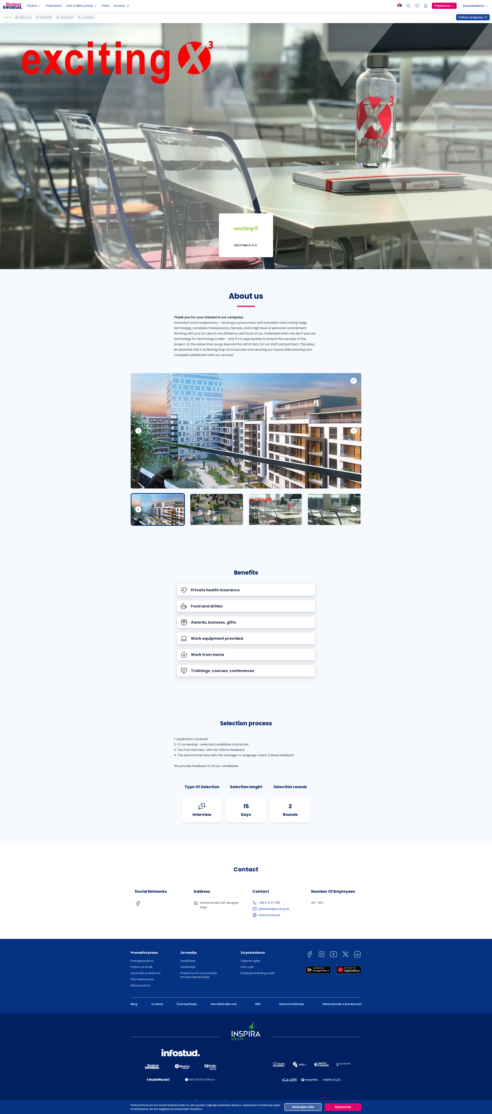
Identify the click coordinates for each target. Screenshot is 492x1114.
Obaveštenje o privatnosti (341, 1004)
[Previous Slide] (138, 431)
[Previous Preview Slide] (138, 509)
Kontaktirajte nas (224, 1004)
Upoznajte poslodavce (145, 973)
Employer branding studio (258, 973)
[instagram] (321, 954)
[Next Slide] (354, 431)
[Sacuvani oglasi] (417, 6)
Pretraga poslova (142, 961)
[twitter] (345, 954)
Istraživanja (187, 967)
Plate (105, 5)
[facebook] (138, 903)
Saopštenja (187, 961)
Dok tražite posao (142, 979)
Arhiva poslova (140, 985)
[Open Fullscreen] (354, 381)
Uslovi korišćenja (291, 1004)
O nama (157, 1004)
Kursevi (119, 5)
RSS (257, 1004)
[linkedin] (357, 954)
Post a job (247, 967)
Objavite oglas (250, 961)
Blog (134, 1004)
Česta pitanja (187, 1004)
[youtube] (333, 954)
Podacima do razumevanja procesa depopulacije (198, 975)
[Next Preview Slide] (354, 509)
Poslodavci (54, 5)
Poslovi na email (141, 967)
